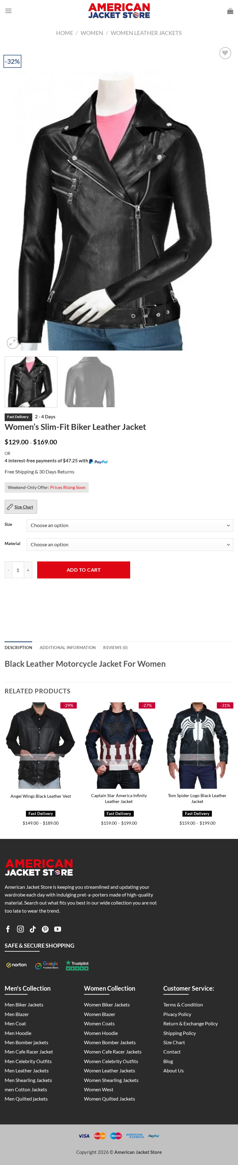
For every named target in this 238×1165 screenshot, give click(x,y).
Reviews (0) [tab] (115, 647)
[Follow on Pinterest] (45, 930)
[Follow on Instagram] (20, 930)
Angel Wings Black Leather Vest (41, 796)
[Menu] (8, 10)
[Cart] (230, 11)
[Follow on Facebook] (8, 930)
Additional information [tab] (68, 647)
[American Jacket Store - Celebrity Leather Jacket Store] (119, 11)
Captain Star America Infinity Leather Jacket (119, 798)
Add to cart (84, 570)
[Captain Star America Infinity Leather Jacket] (119, 745)
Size (8, 524)
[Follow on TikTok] (32, 930)
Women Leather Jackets (146, 32)
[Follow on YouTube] (57, 930)
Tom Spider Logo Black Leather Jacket (197, 798)
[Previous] (17, 198)
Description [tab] (18, 647)
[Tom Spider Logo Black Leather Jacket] (197, 745)
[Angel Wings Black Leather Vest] (41, 745)
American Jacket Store (138, 1152)
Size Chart (24, 506)
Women (92, 32)
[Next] (221, 198)
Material (12, 544)
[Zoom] (13, 343)
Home (64, 32)
